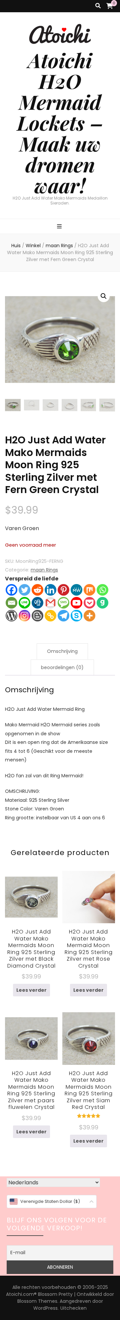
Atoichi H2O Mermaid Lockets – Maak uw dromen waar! (60, 122)
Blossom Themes (37, 1301)
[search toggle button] (98, 6)
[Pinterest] (63, 590)
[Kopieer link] (50, 615)
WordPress (45, 1308)
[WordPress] (11, 615)
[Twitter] (24, 590)
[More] (89, 615)
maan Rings (44, 570)
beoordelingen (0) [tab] (62, 667)
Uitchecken (73, 1308)
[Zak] (89, 603)
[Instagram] (24, 615)
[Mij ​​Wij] (76, 590)
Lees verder (31, 990)
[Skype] (76, 615)
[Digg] (37, 603)
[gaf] (102, 603)
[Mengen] (89, 590)
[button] (104, 296)
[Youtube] (76, 603)
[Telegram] (63, 615)
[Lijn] (24, 603)
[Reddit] (37, 590)
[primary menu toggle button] (60, 226)
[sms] (63, 603)
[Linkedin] (50, 590)
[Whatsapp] (102, 590)
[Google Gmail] (50, 603)
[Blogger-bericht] (37, 615)
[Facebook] (11, 590)
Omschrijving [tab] (62, 651)
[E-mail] (11, 603)
